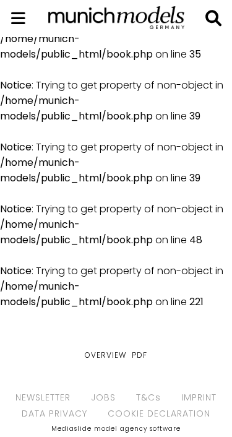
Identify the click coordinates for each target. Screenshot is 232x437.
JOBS (103, 397)
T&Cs (148, 397)
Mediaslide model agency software (116, 428)
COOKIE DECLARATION (159, 413)
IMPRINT (199, 397)
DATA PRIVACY (54, 413)
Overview (105, 355)
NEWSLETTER (43, 397)
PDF (139, 355)
